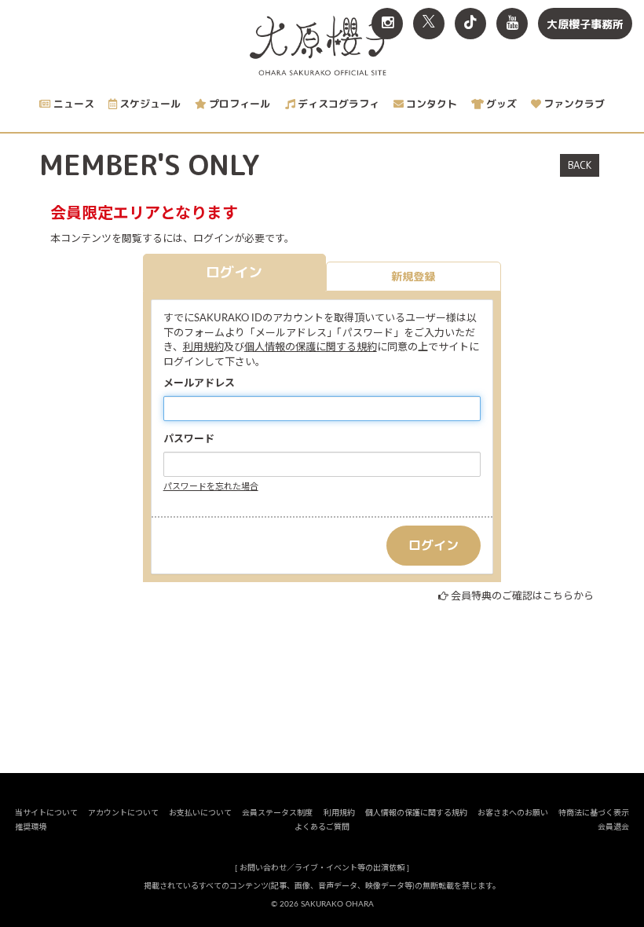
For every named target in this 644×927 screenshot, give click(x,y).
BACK (579, 165)
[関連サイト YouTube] (512, 23)
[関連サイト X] (429, 23)
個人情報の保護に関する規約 (310, 348)
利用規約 (203, 348)
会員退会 (613, 827)
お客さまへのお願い (513, 813)
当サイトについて (46, 813)
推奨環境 (30, 827)
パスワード (188, 439)
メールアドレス (199, 384)
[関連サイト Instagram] (387, 23)
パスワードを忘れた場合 (210, 486)
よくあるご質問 (322, 827)
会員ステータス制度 (277, 813)
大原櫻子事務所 (585, 23)
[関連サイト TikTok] (470, 23)
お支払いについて (200, 813)
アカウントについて (123, 813)
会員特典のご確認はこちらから (522, 597)
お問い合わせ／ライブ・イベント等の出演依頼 (322, 868)
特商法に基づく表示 (593, 813)
